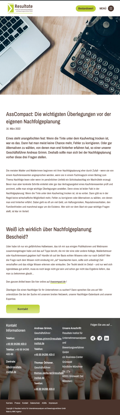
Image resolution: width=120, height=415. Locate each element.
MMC (14, 411)
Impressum (53, 403)
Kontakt (25, 403)
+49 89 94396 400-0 (16, 344)
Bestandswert (85, 8)
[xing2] (92, 338)
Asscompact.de (58, 281)
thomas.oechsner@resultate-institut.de (49, 375)
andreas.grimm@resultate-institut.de (48, 341)
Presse (17, 403)
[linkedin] (106, 338)
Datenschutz (35, 403)
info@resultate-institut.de (14, 369)
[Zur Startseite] (20, 8)
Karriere (9, 403)
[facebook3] (99, 338)
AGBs (44, 403)
